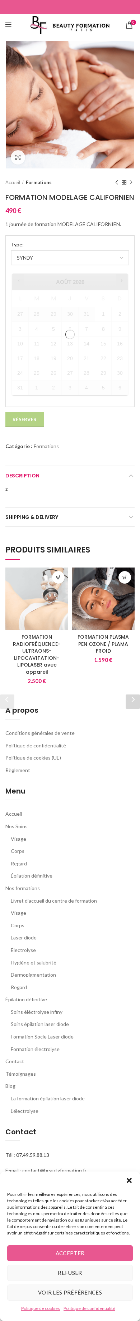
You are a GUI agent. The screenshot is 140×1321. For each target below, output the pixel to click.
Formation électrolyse (35, 1049)
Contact (14, 1061)
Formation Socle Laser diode (42, 1036)
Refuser (70, 1273)
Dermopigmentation (33, 975)
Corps (17, 851)
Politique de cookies (40, 1308)
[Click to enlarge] (18, 157)
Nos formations (22, 888)
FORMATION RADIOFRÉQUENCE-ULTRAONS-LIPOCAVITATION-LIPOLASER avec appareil (37, 654)
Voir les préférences (70, 1292)
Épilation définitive (31, 876)
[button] (129, 1180)
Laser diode (24, 937)
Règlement (17, 770)
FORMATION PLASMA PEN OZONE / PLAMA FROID (103, 643)
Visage (18, 839)
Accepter (70, 1253)
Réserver (25, 419)
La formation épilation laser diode (48, 1098)
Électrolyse (23, 950)
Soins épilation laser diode (40, 1024)
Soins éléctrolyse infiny (36, 1012)
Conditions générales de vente (40, 733)
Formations (39, 182)
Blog (10, 1086)
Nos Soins (16, 826)
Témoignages (20, 1074)
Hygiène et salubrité (33, 962)
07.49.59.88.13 (32, 1155)
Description (22, 475)
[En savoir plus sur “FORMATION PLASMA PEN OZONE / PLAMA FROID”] (124, 577)
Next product (131, 182)
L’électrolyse (24, 1111)
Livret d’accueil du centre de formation (54, 901)
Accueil (12, 182)
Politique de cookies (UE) (33, 758)
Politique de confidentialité (89, 1308)
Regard (19, 863)
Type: (17, 244)
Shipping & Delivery (31, 517)
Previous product (116, 182)
